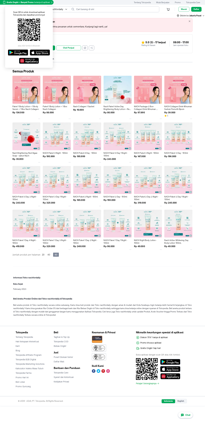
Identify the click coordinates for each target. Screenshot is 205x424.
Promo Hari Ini (22, 377)
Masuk (184, 9)
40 (48, 254)
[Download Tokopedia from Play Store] (170, 362)
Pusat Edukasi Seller (63, 357)
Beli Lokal (20, 382)
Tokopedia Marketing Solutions (30, 364)
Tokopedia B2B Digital (26, 359)
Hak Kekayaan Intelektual (27, 341)
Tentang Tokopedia (142, 2)
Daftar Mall (59, 361)
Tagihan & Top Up (62, 337)
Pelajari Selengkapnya (146, 383)
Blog (18, 350)
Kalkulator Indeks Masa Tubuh (30, 368)
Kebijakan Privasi (61, 381)
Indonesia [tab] (168, 401)
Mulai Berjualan (162, 2)
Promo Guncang (23, 386)
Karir (18, 346)
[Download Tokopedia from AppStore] (170, 369)
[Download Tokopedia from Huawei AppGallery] (170, 376)
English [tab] (181, 401)
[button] (190, 15)
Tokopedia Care (193, 2)
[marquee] (102, 25)
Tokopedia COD (61, 341)
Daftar (196, 9)
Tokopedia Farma (23, 373)
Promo (178, 2)
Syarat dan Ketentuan (64, 377)
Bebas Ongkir (60, 346)
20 (43, 254)
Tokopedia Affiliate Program (29, 355)
